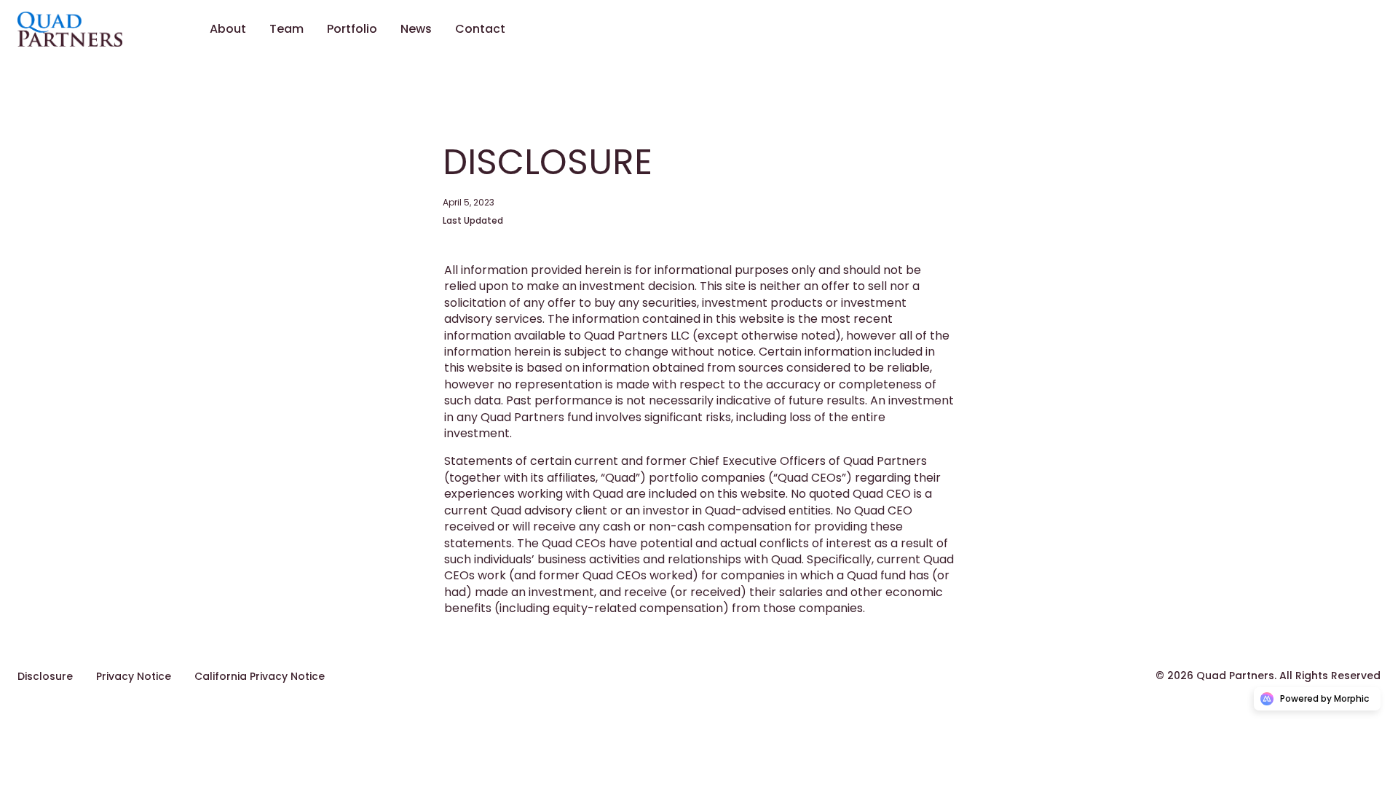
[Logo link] (93, 29)
